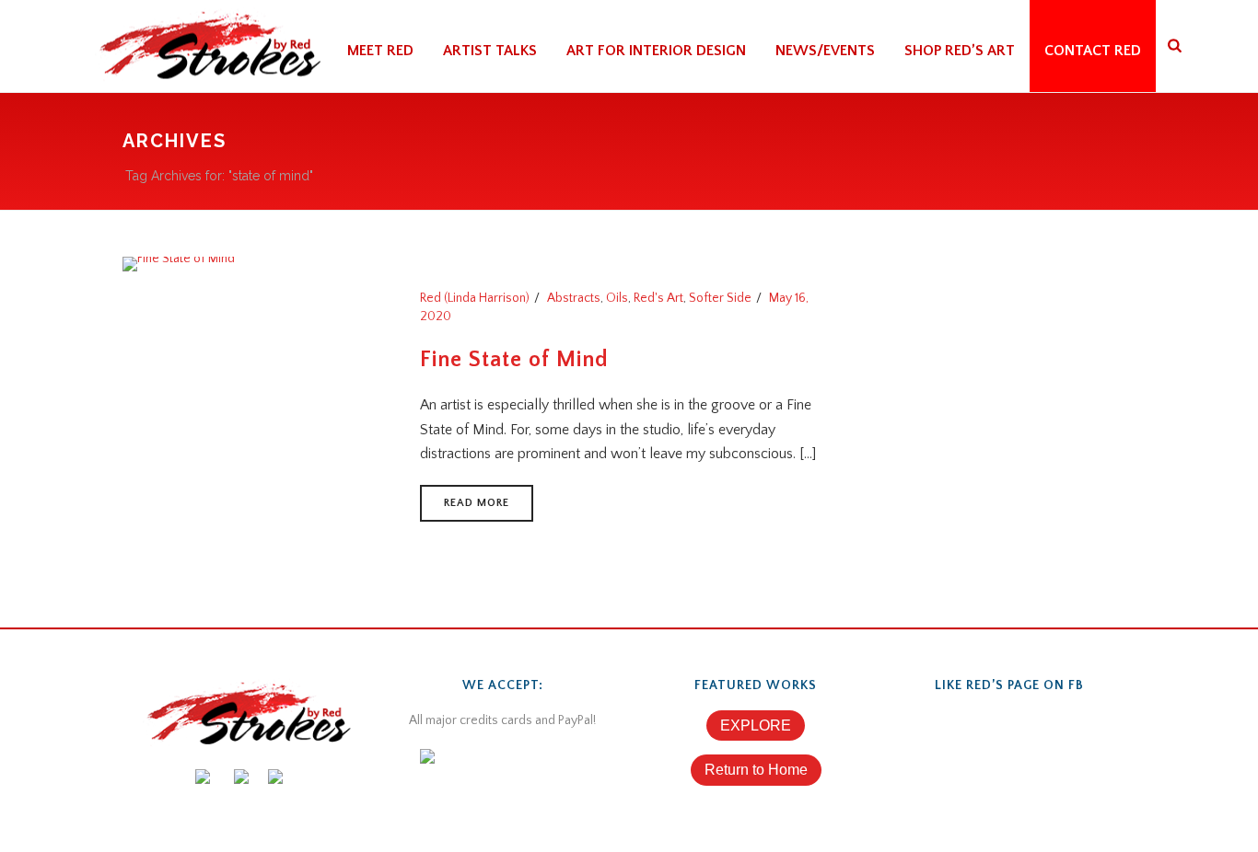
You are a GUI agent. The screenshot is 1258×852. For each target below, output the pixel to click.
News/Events (825, 50)
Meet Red (380, 50)
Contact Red (1092, 50)
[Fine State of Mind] (178, 263)
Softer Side (720, 298)
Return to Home (756, 769)
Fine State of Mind (514, 360)
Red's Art (658, 298)
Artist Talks (490, 50)
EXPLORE (755, 725)
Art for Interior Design (656, 50)
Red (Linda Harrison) (475, 298)
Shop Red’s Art (959, 50)
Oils (617, 298)
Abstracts (573, 298)
